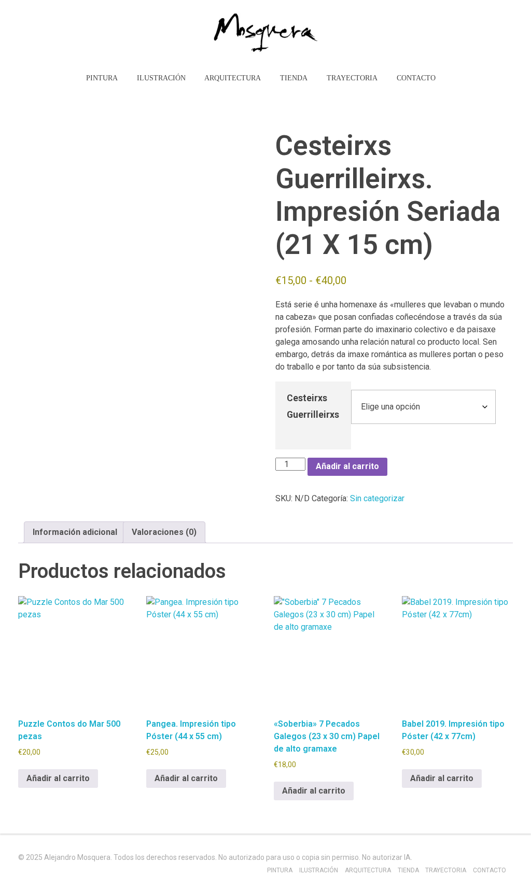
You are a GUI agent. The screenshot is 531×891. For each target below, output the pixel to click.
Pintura (279, 870)
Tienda (408, 870)
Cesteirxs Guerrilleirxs (313, 406)
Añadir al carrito (347, 466)
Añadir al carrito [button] (58, 778)
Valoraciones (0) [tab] (164, 532)
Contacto (489, 870)
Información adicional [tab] (75, 532)
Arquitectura (368, 870)
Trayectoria (445, 870)
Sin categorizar (377, 498)
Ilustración (318, 870)
